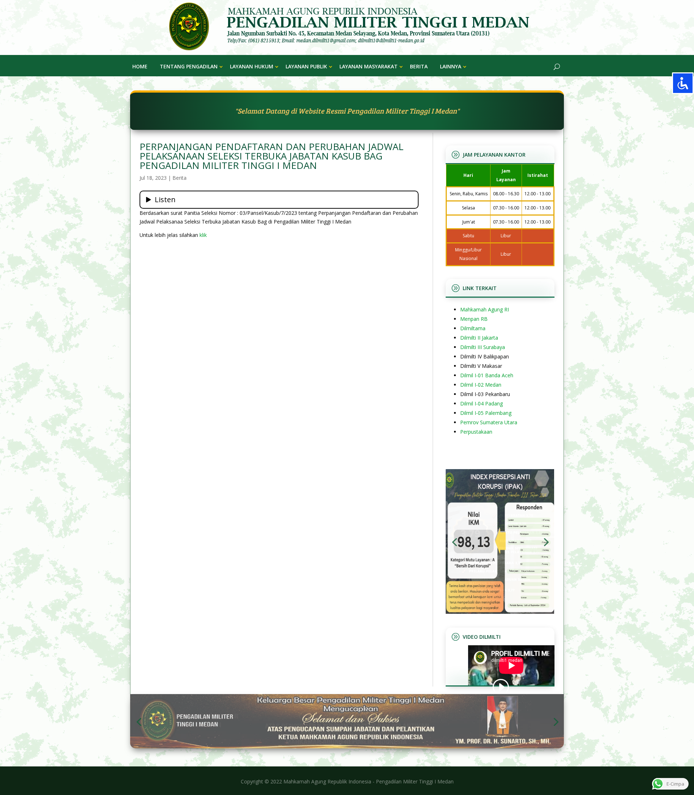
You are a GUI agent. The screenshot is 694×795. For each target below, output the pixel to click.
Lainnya (450, 66)
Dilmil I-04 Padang (481, 403)
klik (203, 234)
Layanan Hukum (251, 66)
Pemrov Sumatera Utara (488, 422)
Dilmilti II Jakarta (479, 337)
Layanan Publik (306, 66)
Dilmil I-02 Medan (480, 384)
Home (139, 66)
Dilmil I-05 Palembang (485, 412)
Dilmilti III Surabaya (482, 347)
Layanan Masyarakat (368, 66)
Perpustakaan (476, 431)
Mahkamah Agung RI (484, 309)
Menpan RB (474, 318)
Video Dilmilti (482, 636)
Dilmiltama (472, 328)
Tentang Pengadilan (189, 66)
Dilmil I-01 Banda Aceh (486, 375)
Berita (419, 66)
